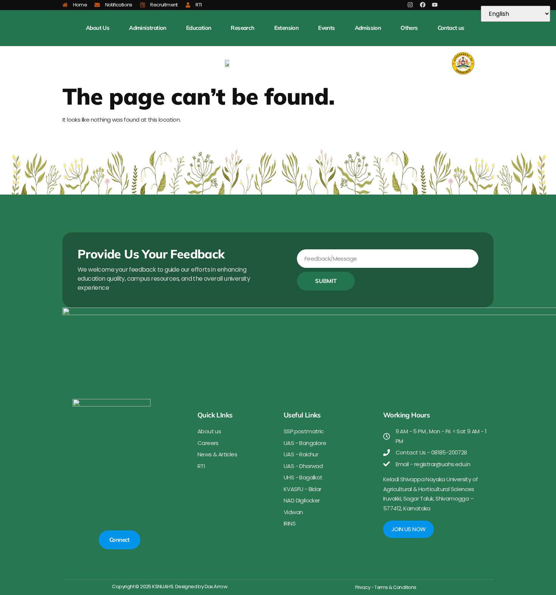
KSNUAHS (162, 586)
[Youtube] (435, 5)
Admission (368, 27)
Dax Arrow (216, 586)
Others (409, 27)
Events (326, 27)
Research (242, 27)
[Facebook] (423, 5)
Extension (286, 27)
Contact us (451, 27)
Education (198, 27)
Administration (147, 27)
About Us (97, 27)
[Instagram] (410, 5)
